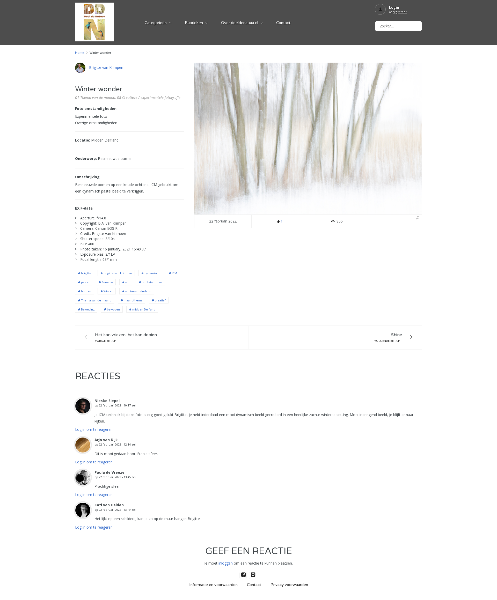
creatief (160, 300)
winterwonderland (138, 291)
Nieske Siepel (107, 400)
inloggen (225, 563)
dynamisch (151, 273)
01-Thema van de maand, (95, 97)
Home (79, 52)
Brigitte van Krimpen (106, 67)
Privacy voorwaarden (289, 584)
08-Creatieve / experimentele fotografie (148, 97)
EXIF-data (84, 208)
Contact (283, 22)
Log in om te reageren (94, 429)
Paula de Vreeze (109, 472)
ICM (174, 273)
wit (127, 282)
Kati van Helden (109, 504)
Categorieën (156, 22)
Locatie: (82, 140)
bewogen (113, 309)
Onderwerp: (86, 158)
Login (394, 7)
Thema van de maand (96, 300)
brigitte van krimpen (118, 273)
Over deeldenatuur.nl (239, 22)
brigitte (86, 273)
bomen (86, 291)
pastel (85, 282)
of (398, 12)
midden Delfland (143, 309)
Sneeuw (107, 282)
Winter (108, 291)
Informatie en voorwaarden (213, 584)
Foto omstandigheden (95, 108)
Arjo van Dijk (106, 439)
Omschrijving (87, 176)
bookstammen (152, 282)
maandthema (133, 300)
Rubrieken (194, 22)
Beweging (87, 309)
